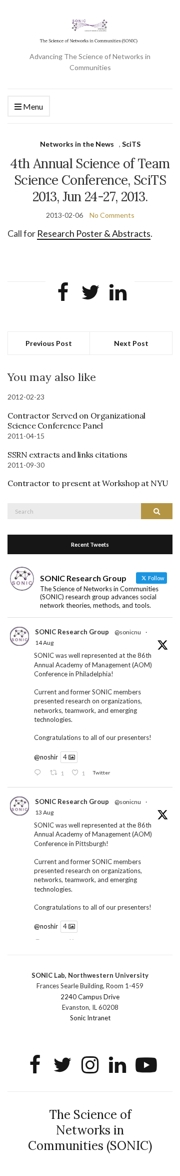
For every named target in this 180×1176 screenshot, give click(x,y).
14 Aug (44, 642)
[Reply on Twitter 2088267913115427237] (40, 773)
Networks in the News (77, 144)
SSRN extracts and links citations (68, 455)
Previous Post (49, 343)
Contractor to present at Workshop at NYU (88, 483)
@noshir (46, 757)
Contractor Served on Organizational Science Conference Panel (77, 421)
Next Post (131, 343)
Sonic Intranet (90, 1018)
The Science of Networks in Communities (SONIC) (90, 1130)
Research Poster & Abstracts (93, 233)
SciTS (131, 144)
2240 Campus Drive (90, 997)
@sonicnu (127, 632)
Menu (32, 106)
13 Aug (44, 812)
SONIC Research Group (72, 632)
